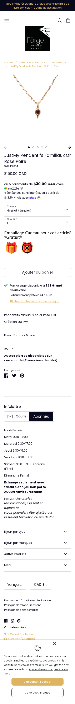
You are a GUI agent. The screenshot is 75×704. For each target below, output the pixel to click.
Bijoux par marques (18, 543)
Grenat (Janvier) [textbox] (19, 210)
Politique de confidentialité (21, 610)
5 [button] (46, 147)
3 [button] (38, 147)
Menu (8, 565)
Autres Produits (15, 554)
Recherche (11, 600)
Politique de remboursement (22, 605)
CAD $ (39, 584)
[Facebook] (4, 621)
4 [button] (42, 147)
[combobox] (37, 208)
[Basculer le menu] (7, 20)
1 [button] (29, 147)
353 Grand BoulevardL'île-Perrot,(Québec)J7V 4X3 (19, 639)
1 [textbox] (7, 223)
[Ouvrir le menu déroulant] (65, 531)
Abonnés (41, 416)
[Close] (62, 643)
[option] (37, 108)
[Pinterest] (17, 621)
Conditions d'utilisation (36, 600)
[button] (37, 186)
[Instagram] (11, 621)
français (13, 584)
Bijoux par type (14, 532)
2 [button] (33, 147)
